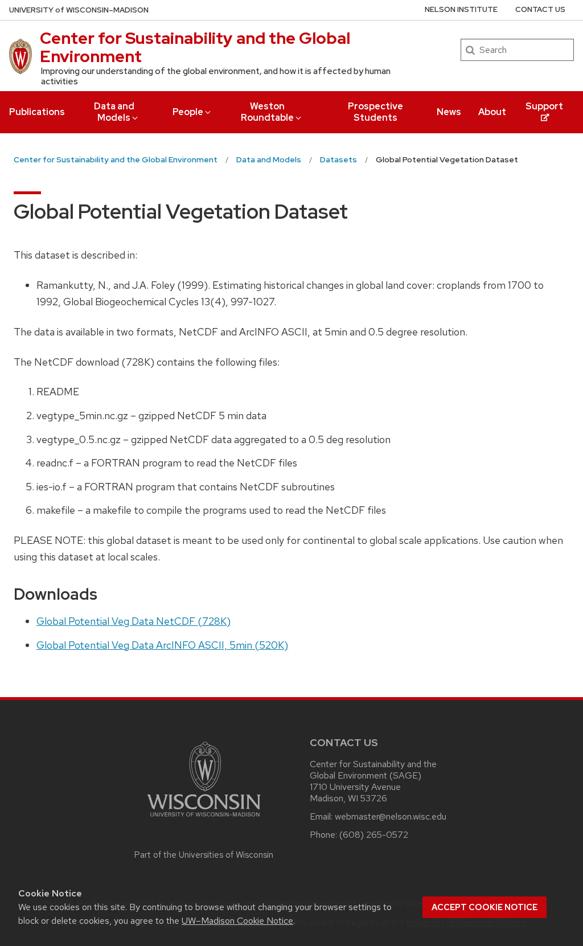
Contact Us (540, 9)
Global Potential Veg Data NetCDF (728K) (133, 621)
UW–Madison (79, 10)
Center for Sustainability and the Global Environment (195, 47)
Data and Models (114, 112)
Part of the (203, 855)
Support (544, 106)
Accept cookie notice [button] (484, 907)
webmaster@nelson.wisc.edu (390, 816)
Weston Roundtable (267, 112)
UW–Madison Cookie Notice (237, 921)
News (449, 112)
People (188, 112)
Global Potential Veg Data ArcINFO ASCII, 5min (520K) (162, 645)
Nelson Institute (461, 9)
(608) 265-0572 (373, 835)
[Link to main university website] (204, 819)
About (492, 112)
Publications (37, 112)
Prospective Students (375, 112)
